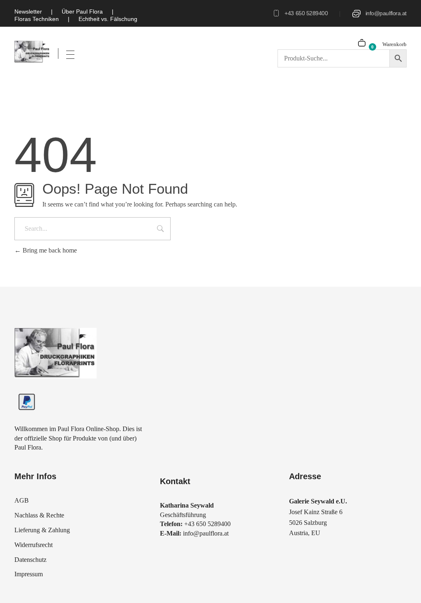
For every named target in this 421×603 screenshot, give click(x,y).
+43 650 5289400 (306, 13)
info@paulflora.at (386, 13)
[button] (18, 585)
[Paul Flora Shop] (32, 52)
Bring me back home (49, 250)
